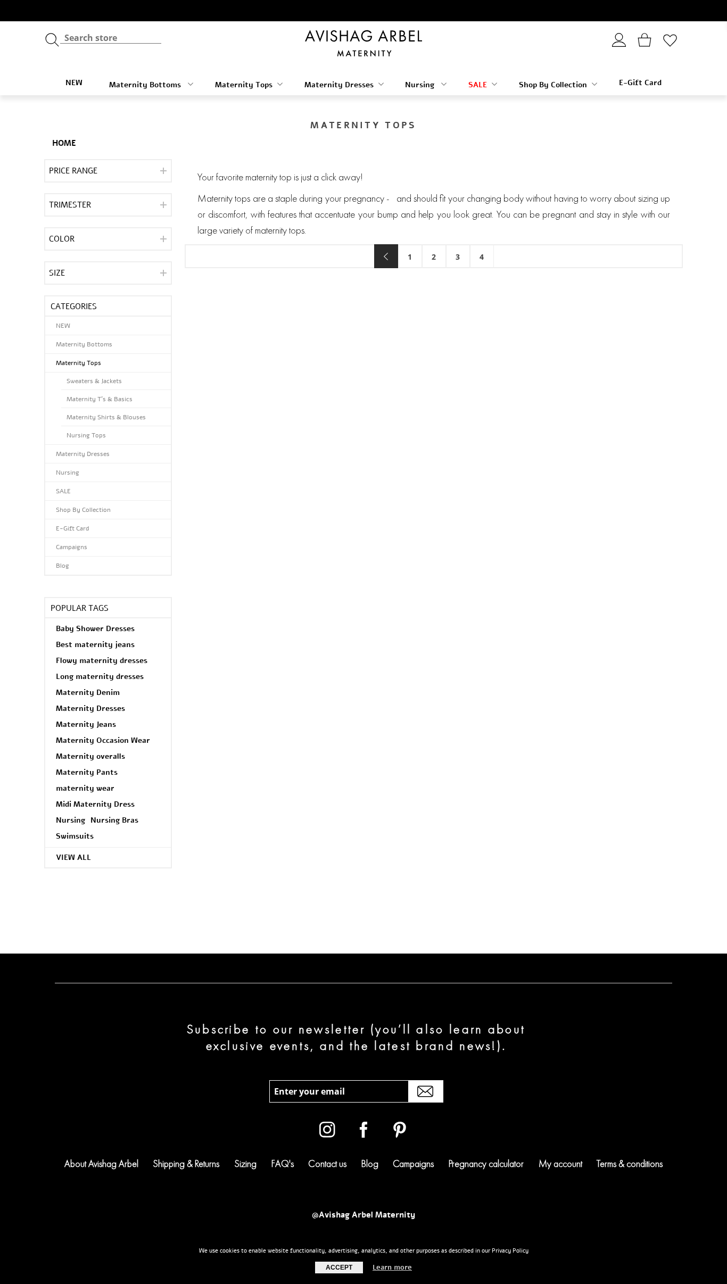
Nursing (420, 85)
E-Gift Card (640, 83)
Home (64, 143)
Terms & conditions (630, 1163)
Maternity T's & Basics (100, 399)
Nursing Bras (114, 820)
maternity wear (85, 788)
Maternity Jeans (86, 724)
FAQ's (282, 1163)
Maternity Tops (243, 85)
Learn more (392, 1267)
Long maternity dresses (100, 677)
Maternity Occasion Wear (103, 740)
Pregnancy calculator (486, 1163)
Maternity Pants (87, 772)
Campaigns (71, 547)
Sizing (245, 1163)
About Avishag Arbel (101, 1163)
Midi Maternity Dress (95, 804)
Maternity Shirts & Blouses (106, 417)
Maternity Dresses (339, 85)
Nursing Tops (86, 435)
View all (73, 857)
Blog (62, 565)
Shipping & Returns (186, 1163)
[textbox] (110, 37)
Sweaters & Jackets (94, 381)
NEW (73, 83)
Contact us (327, 1163)
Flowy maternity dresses (101, 661)
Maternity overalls (90, 756)
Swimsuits (75, 836)
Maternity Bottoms (146, 85)
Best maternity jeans (95, 645)
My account (560, 1163)
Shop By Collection (553, 85)
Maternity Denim (88, 692)
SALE (477, 85)
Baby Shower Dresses (95, 629)
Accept (339, 1267)
